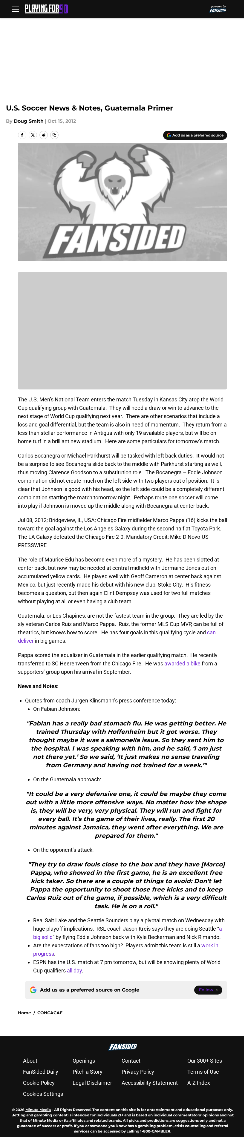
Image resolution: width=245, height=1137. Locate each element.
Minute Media (38, 1109)
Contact (131, 1061)
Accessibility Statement (150, 1083)
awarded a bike (181, 663)
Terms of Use (203, 1072)
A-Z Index (198, 1083)
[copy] (54, 135)
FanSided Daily (40, 1072)
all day (74, 970)
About (30, 1061)
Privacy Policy (138, 1072)
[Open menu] (15, 9)
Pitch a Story (87, 1072)
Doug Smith (29, 121)
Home (24, 1012)
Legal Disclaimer (92, 1083)
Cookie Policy (39, 1083)
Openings (84, 1061)
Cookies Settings (43, 1094)
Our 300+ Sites (204, 1061)
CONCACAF (49, 1012)
